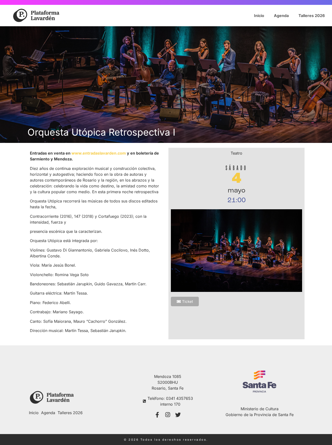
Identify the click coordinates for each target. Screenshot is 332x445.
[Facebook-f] (157, 415)
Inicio (259, 15)
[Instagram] (167, 415)
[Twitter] (178, 415)
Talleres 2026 (311, 15)
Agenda (281, 15)
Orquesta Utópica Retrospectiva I (101, 132)
